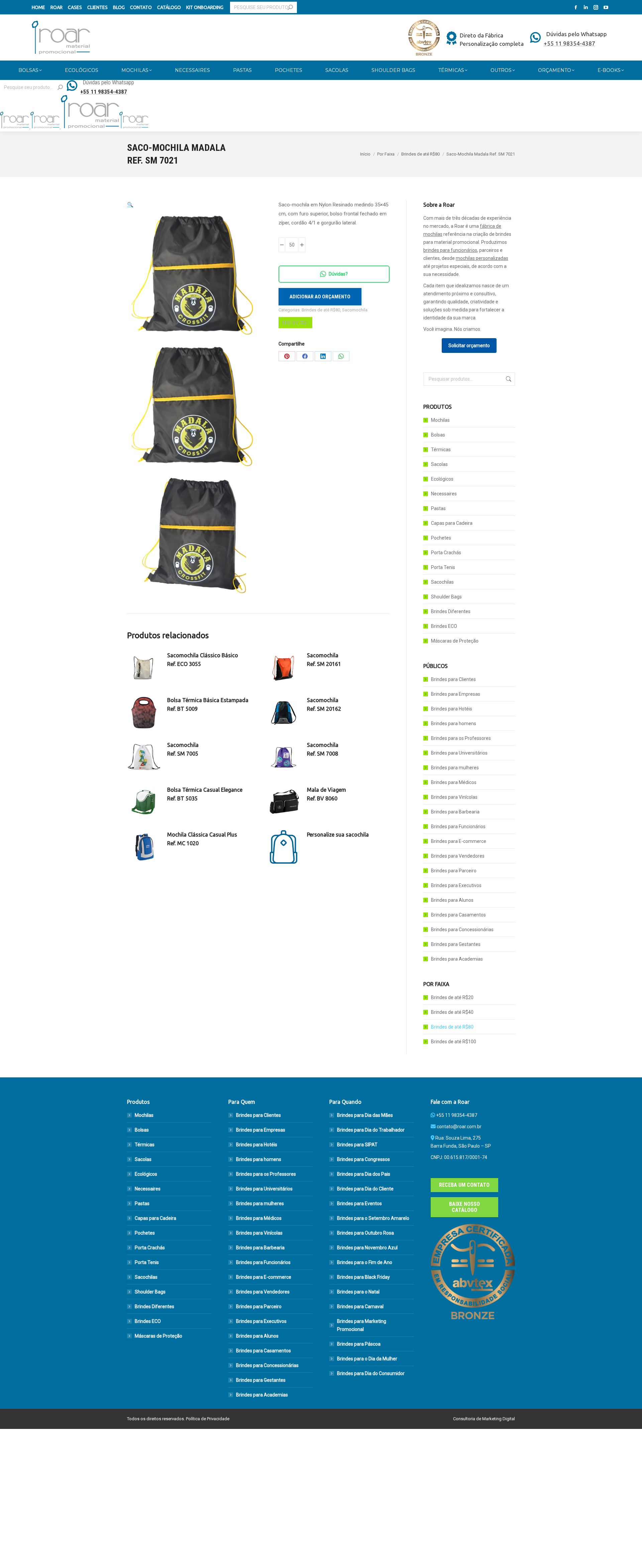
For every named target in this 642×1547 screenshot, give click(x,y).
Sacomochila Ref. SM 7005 (183, 749)
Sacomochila (354, 309)
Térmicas (441, 449)
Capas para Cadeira (451, 523)
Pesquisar (508, 379)
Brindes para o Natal (358, 1291)
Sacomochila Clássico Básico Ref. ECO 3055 (202, 659)
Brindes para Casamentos (458, 914)
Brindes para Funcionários (458, 826)
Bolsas (438, 435)
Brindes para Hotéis (451, 708)
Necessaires (444, 493)
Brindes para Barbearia (455, 811)
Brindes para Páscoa (359, 1344)
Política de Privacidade (207, 1418)
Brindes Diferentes (450, 611)
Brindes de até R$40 (452, 1012)
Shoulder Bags (446, 596)
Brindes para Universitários (459, 753)
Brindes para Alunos (452, 900)
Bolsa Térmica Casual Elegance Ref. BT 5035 (204, 794)
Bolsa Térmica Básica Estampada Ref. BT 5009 (207, 704)
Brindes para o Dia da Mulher (367, 1358)
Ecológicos (442, 479)
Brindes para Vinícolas (454, 797)
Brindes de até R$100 (453, 1041)
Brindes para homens (453, 723)
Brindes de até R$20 (452, 997)
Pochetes (441, 538)
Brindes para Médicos (453, 782)
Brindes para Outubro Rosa (365, 1233)
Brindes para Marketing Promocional (361, 1325)
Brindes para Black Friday (363, 1277)
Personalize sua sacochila (338, 835)
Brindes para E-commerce (458, 841)
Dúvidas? (338, 274)
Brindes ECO (444, 626)
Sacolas (439, 464)
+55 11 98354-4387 (456, 1115)
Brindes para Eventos (359, 1203)
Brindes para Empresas (455, 694)
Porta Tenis (443, 567)
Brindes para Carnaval (360, 1306)
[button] (130, 205)
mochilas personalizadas (482, 258)
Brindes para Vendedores (458, 856)
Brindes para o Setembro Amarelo (373, 1218)
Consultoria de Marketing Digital (484, 1418)
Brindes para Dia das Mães (365, 1115)
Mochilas (440, 420)
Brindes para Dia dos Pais (363, 1174)
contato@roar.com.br (459, 1126)
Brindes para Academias (457, 959)
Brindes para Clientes (453, 679)
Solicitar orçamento (469, 345)
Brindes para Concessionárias (462, 929)
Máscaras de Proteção (454, 641)
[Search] (290, 7)
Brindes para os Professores (461, 738)
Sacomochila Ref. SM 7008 (322, 749)
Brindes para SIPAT (357, 1144)
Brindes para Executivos (456, 885)
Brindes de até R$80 (321, 309)
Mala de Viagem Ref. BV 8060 (326, 794)
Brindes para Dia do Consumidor (371, 1373)
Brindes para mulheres (455, 767)
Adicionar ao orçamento (320, 297)
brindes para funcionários (450, 250)
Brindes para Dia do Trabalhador (371, 1130)
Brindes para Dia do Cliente (365, 1188)
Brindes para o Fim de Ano (364, 1262)
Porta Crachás (446, 552)
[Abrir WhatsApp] (625, 1530)
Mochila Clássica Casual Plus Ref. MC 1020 (202, 839)
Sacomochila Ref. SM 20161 (324, 659)
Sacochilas (442, 582)
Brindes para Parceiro (453, 870)
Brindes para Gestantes (455, 944)
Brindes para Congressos (363, 1159)
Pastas (438, 508)
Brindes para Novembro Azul (367, 1247)
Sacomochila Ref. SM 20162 (324, 704)
